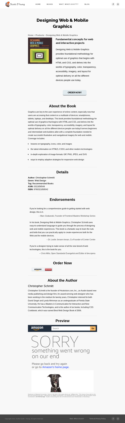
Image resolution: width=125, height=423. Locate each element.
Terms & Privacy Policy (97, 418)
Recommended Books (42, 183)
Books (50, 4)
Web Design (40, 180)
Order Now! (75, 92)
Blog (87, 4)
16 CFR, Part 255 (40, 396)
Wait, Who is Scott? (77, 418)
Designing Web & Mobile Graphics (62, 35)
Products (40, 35)
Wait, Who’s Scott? (68, 4)
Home (38, 4)
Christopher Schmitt (45, 178)
